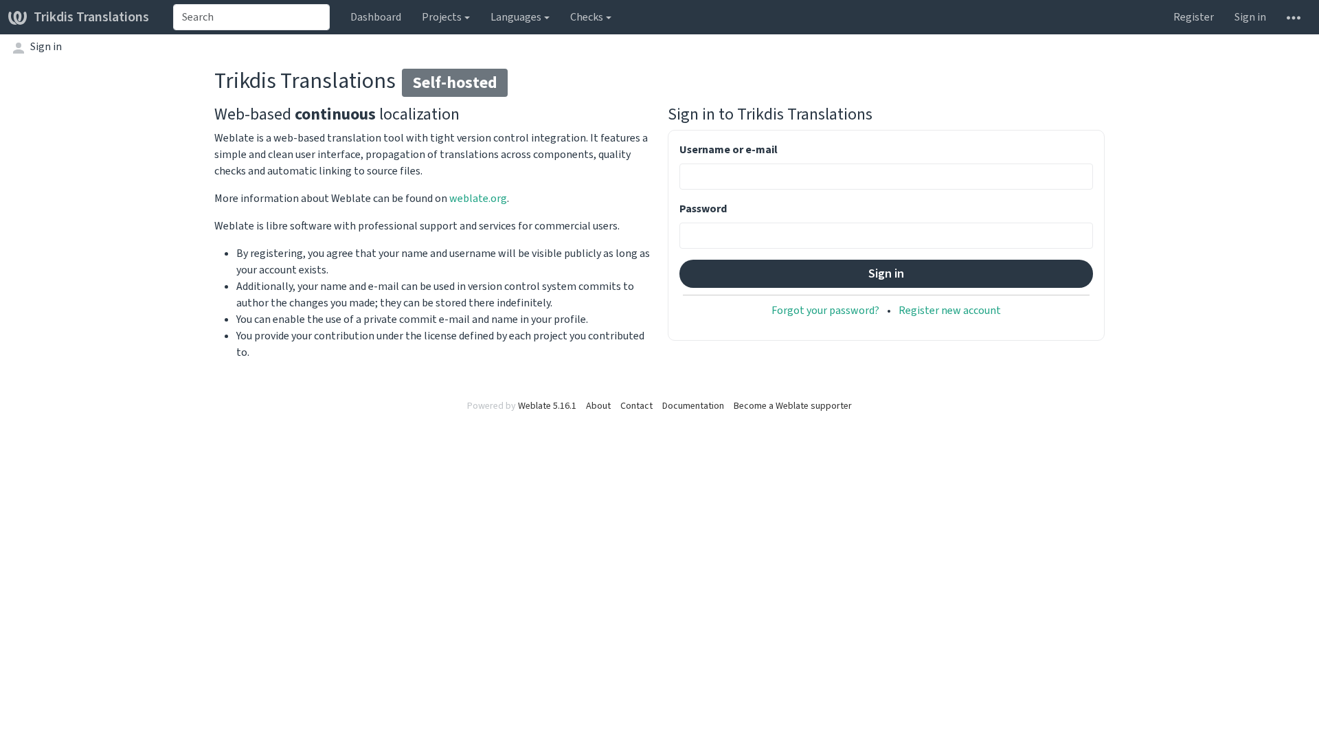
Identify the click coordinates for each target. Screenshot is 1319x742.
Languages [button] (516, 17)
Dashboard (375, 17)
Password (703, 208)
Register (1193, 17)
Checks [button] (586, 17)
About (598, 405)
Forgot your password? (825, 310)
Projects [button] (442, 17)
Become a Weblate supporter (793, 405)
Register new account (950, 310)
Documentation (693, 405)
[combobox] (251, 17)
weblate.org (478, 198)
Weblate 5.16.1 (547, 405)
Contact (636, 405)
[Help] (1293, 17)
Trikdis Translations (91, 17)
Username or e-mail (728, 149)
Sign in (1250, 17)
